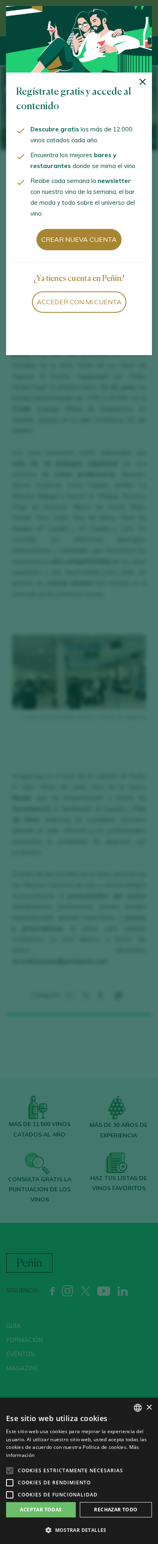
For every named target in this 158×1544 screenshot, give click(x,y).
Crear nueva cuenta (79, 239)
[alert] (79, 1471)
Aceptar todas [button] (41, 1509)
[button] (79, 1530)
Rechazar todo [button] (115, 1509)
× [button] (149, 1408)
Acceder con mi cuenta (79, 302)
